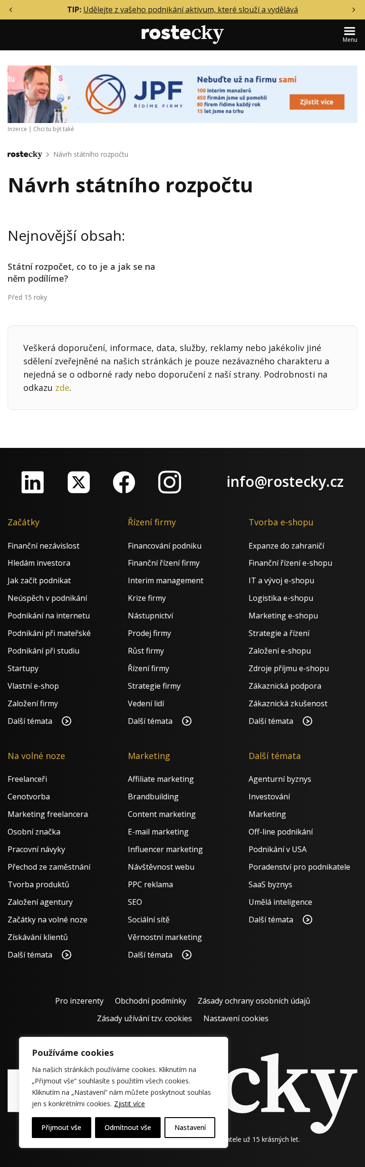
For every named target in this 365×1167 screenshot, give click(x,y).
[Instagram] (169, 482)
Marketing (267, 814)
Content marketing (162, 814)
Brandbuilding (153, 796)
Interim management (165, 580)
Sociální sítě (149, 919)
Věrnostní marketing (165, 937)
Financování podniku (165, 546)
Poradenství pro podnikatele (299, 867)
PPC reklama (150, 884)
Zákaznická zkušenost (288, 703)
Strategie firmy (154, 686)
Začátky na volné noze (47, 919)
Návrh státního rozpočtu (90, 154)
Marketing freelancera (48, 814)
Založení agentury (40, 902)
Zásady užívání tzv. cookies (144, 1018)
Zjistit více (129, 1103)
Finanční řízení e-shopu (290, 563)
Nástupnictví (150, 615)
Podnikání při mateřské (49, 633)
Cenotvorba (29, 796)
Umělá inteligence (280, 902)
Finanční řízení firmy (164, 563)
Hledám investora (39, 563)
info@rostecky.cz (285, 481)
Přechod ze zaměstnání (49, 867)
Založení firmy (33, 703)
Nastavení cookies (236, 1018)
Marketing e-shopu (283, 615)
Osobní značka (34, 831)
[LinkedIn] (32, 482)
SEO (135, 902)
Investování (269, 796)
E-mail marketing (158, 831)
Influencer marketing (165, 849)
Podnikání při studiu (43, 650)
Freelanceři (27, 779)
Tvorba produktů (38, 884)
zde (62, 387)
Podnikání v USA (278, 849)
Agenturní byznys (280, 779)
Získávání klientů (38, 937)
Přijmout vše (61, 1127)
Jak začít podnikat (39, 580)
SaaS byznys (270, 884)
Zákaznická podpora (285, 686)
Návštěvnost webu (161, 867)
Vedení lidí (146, 703)
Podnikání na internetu (49, 615)
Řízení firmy (148, 668)
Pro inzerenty (79, 1001)
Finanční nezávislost (43, 546)
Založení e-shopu (280, 650)
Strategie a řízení (279, 633)
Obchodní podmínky (150, 1001)
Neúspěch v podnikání (47, 598)
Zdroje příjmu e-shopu (289, 668)
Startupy (23, 668)
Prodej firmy (149, 633)
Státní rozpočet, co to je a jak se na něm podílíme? (81, 272)
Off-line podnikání (281, 831)
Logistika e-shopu (281, 598)
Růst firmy (146, 650)
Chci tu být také (53, 129)
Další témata (31, 721)
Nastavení (190, 1127)
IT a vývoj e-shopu (281, 580)
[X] (78, 482)
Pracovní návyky (36, 849)
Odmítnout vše (128, 1127)
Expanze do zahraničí (286, 546)
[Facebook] (124, 482)
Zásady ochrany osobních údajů (254, 1001)
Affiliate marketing (161, 779)
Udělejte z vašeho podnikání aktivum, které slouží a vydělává (190, 9)
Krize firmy (147, 598)
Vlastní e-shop (33, 686)
